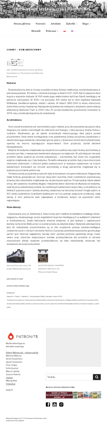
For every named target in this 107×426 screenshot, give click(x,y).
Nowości (40, 23)
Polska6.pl (10, 384)
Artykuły (56, 23)
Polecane (51, 30)
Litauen (9, 377)
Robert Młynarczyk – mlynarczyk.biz (22, 352)
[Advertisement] (73, 347)
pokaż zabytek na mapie (15, 279)
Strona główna (22, 23)
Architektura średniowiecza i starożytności (53, 9)
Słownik (36, 30)
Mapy (85, 23)
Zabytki (70, 23)
